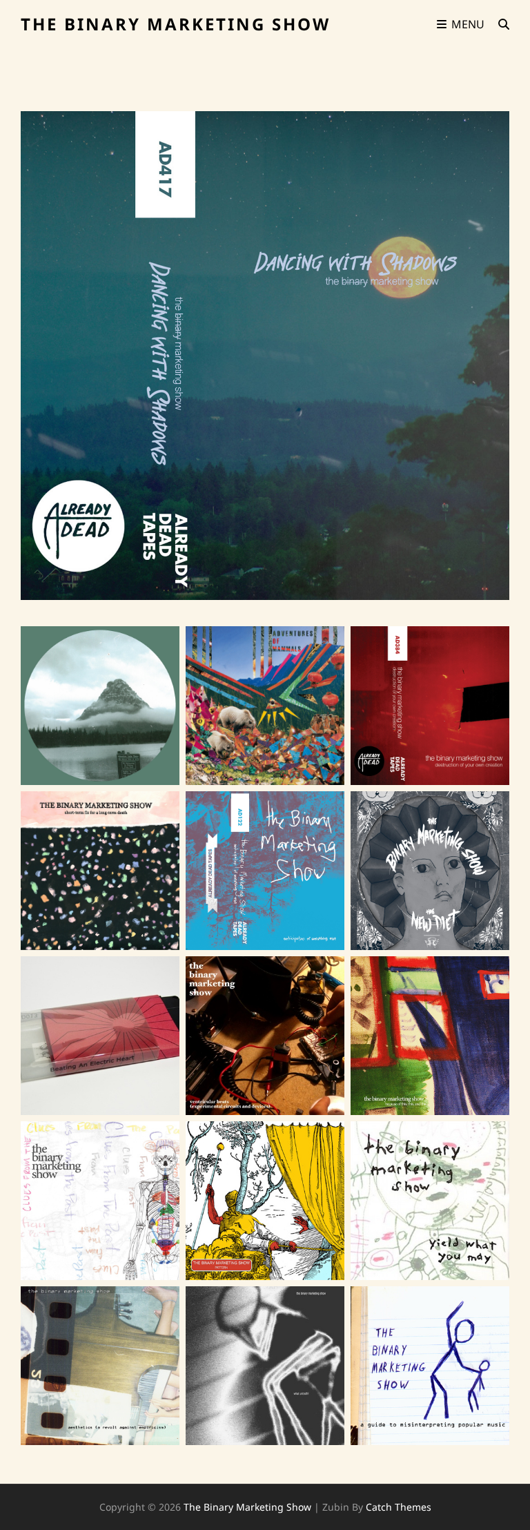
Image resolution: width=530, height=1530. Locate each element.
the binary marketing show (176, 23)
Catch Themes (398, 1506)
